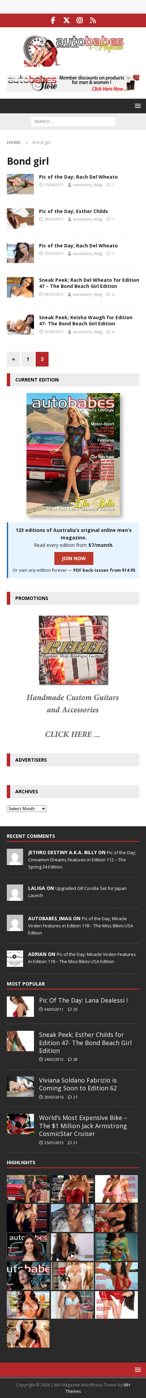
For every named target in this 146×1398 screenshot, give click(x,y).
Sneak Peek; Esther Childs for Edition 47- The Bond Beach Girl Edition (85, 1042)
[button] (136, 105)
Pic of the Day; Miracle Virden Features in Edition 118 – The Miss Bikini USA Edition (80, 925)
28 (75, 1059)
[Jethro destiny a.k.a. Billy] (15, 861)
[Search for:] (73, 121)
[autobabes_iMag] (15, 927)
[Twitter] (66, 20)
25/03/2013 (53, 253)
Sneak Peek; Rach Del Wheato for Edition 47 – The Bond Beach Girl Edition (89, 283)
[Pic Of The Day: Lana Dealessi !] (20, 1006)
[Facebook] (53, 20)
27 (75, 1097)
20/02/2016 (53, 1097)
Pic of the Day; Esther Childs (73, 211)
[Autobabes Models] (20, 184)
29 (75, 1009)
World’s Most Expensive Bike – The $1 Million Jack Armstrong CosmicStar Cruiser (83, 1125)
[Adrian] (15, 963)
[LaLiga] (15, 897)
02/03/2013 (53, 331)
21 (75, 1142)
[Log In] (93, 20)
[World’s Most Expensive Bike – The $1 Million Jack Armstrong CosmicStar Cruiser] (20, 1124)
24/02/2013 (53, 1059)
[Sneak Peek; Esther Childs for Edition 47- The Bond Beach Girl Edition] (20, 1041)
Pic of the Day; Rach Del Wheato (78, 177)
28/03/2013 (53, 219)
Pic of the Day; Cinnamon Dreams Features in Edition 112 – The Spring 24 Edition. (82, 859)
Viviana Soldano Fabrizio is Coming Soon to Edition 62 (78, 1084)
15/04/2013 (53, 184)
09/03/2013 (53, 294)
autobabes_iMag (87, 184)
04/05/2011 (53, 1009)
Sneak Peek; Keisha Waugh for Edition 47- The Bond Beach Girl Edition (85, 320)
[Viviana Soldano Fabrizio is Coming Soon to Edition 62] (20, 1086)
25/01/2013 (53, 1142)
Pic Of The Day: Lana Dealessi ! (83, 1000)
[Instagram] (80, 20)
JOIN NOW (74, 558)
